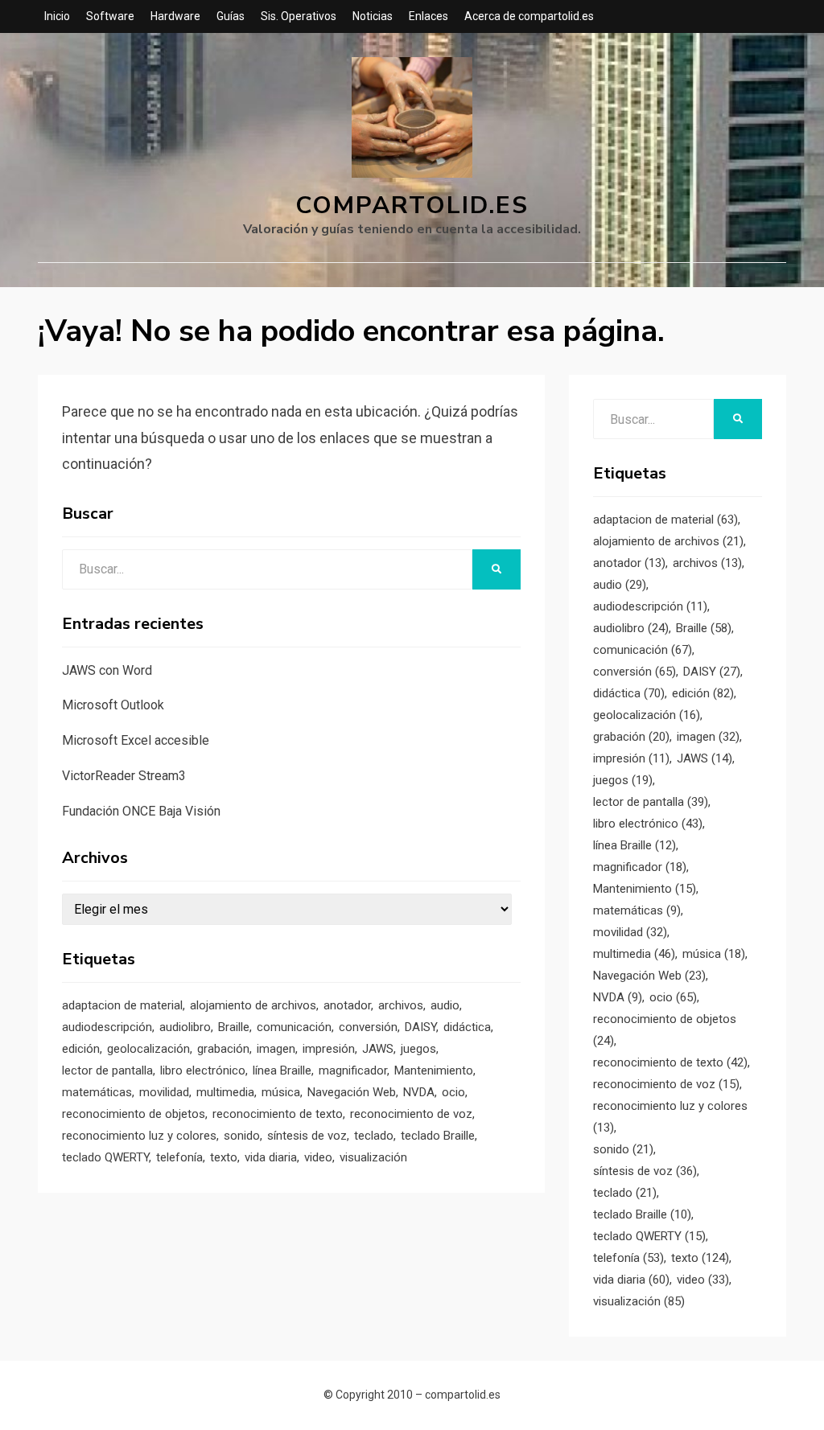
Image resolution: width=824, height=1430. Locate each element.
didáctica (467, 1027)
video (318, 1157)
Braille (233, 1027)
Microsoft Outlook (113, 705)
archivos (400, 1005)
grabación (223, 1049)
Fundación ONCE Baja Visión (141, 811)
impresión (329, 1049)
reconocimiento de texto (277, 1114)
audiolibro (185, 1027)
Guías (230, 16)
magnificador (353, 1070)
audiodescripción (107, 1027)
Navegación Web (351, 1092)
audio (445, 1005)
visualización (373, 1157)
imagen (276, 1049)
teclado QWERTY (105, 1157)
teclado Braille (438, 1135)
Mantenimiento (433, 1070)
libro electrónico (202, 1070)
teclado (373, 1135)
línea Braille (282, 1070)
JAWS (377, 1049)
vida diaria (271, 1157)
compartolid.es (412, 205)
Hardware (175, 16)
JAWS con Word (107, 670)
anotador (347, 1005)
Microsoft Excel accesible (135, 740)
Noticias (372, 16)
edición (81, 1049)
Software (110, 16)
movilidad (164, 1092)
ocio (453, 1092)
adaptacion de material (122, 1005)
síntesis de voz (307, 1135)
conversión (368, 1027)
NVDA (419, 1092)
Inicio (57, 16)
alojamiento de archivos (253, 1005)
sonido (242, 1135)
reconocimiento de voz (411, 1114)
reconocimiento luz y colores (139, 1135)
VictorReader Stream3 (124, 775)
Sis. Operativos (298, 16)
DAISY (420, 1027)
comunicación (294, 1027)
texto (223, 1157)
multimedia (225, 1092)
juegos (418, 1049)
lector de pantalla (107, 1070)
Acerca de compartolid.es (529, 16)
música (281, 1092)
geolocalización (148, 1049)
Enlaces (428, 16)
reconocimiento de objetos (133, 1114)
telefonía (179, 1157)
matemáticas (97, 1092)
